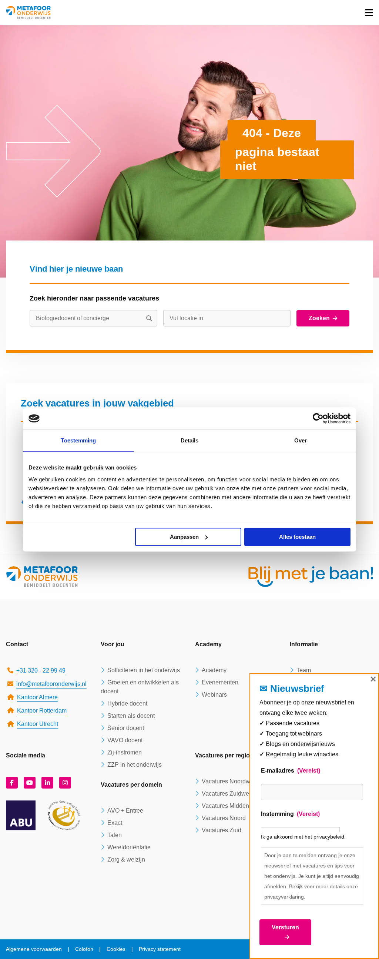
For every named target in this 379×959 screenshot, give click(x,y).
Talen (114, 835)
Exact (114, 823)
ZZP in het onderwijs (134, 764)
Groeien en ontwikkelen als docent (140, 686)
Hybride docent (127, 703)
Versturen (285, 927)
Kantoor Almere (37, 697)
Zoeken (319, 318)
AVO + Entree (125, 810)
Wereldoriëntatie (129, 847)
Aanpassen (184, 537)
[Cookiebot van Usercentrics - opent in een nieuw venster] (318, 418)
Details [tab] (190, 440)
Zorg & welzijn (126, 859)
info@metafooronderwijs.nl (51, 684)
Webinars (214, 694)
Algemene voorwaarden (34, 949)
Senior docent (125, 728)
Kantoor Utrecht (37, 724)
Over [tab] (300, 440)
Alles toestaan (297, 537)
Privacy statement (160, 949)
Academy (214, 670)
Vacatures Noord (224, 818)
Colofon (84, 949)
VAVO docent (124, 740)
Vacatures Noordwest (230, 781)
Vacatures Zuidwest (228, 793)
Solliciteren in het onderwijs (143, 670)
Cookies (116, 949)
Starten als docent (131, 716)
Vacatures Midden (225, 806)
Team (303, 670)
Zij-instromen (124, 752)
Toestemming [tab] (78, 440)
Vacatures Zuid (221, 830)
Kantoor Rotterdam (42, 710)
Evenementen (220, 682)
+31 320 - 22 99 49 (41, 670)
